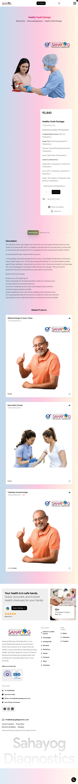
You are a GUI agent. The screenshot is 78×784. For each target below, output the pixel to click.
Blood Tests (20, 21)
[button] (69, 42)
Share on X (57, 211)
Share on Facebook (57, 207)
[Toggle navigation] (75, 3)
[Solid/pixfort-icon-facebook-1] (5, 708)
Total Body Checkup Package (18, 492)
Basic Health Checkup (54, 199)
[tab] (33, 232)
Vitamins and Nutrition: (50, 160)
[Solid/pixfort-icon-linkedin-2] (12, 708)
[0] (59, 3)
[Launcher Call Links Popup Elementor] (73, 779)
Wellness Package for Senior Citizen (20, 318)
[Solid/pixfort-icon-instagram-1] (8, 708)
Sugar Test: (46, 141)
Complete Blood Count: (50, 134)
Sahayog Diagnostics (35, 21)
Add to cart (56, 192)
